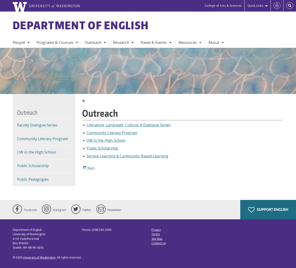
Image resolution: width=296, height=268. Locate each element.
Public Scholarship (102, 148)
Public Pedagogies (33, 179)
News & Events (154, 42)
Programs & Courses (55, 42)
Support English (272, 209)
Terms (155, 234)
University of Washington (39, 257)
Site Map (157, 239)
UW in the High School (105, 140)
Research (121, 42)
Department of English (81, 25)
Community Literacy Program (111, 132)
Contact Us (158, 243)
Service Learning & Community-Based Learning (127, 156)
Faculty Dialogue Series (37, 125)
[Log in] (277, 6)
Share (90, 168)
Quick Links (255, 6)
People (19, 42)
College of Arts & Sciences (223, 6)
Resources (188, 42)
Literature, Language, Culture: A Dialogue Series (128, 124)
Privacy (156, 230)
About (213, 42)
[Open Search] (290, 6)
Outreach (93, 42)
